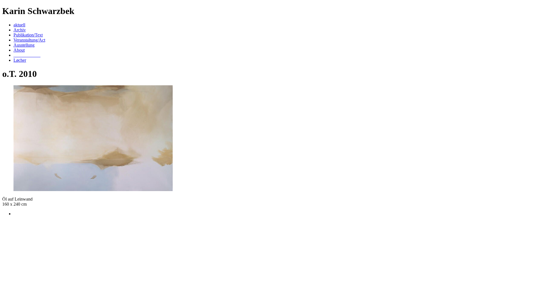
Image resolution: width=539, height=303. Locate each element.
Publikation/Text (28, 35)
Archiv (19, 29)
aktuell (19, 24)
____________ (26, 55)
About (19, 50)
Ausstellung (24, 45)
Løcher (19, 60)
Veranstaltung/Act (29, 40)
